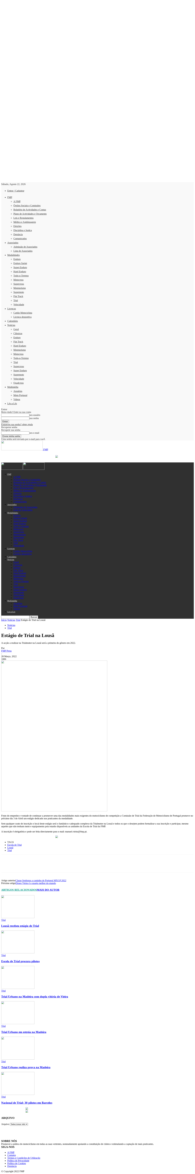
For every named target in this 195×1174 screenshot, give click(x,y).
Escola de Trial (14, 845)
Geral (16, 329)
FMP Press (6, 651)
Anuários (17, 391)
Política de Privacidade (18, 1160)
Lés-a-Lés (12, 403)
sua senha (34, 418)
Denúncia (18, 234)
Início (4, 620)
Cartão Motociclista (22, 312)
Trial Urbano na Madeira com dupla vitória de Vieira (34, 996)
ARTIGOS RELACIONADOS (19, 889)
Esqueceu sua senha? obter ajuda (17, 424)
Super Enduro (20, 370)
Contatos (11, 1155)
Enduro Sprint (20, 263)
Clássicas (17, 333)
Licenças (11, 308)
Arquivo (5, 1124)
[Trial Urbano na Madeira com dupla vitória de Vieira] (17, 988)
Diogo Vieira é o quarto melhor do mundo (36, 883)
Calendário (12, 321)
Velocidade (18, 304)
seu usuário (34, 415)
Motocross (18, 279)
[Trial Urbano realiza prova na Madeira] (17, 1058)
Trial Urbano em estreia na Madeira (23, 1032)
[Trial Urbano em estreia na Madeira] (17, 1023)
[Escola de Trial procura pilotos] (17, 952)
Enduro (17, 259)
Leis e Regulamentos (23, 218)
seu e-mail (34, 433)
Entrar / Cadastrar (15, 190)
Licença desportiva (22, 317)
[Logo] (12, 469)
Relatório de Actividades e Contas (29, 209)
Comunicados (20, 238)
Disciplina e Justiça (22, 230)
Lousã (10, 847)
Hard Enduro (19, 271)
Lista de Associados (22, 251)
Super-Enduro (20, 267)
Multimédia (12, 387)
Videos (16, 399)
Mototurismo (19, 288)
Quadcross (18, 383)
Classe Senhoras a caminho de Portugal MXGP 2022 (40, 880)
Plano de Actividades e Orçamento (30, 213)
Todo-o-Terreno (21, 275)
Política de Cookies (16, 1163)
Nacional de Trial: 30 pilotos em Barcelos (26, 1102)
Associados (12, 242)
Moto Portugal (20, 395)
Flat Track (18, 296)
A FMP (17, 201)
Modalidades (13, 255)
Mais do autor (48, 889)
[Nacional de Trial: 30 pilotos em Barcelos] (17, 1094)
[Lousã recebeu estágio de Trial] (17, 917)
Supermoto (18, 292)
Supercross (18, 284)
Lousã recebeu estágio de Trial (20, 925)
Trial (15, 300)
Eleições (17, 226)
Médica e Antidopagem (24, 222)
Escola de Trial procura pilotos (20, 961)
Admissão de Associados (25, 246)
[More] (72, 866)
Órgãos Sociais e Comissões (27, 205)
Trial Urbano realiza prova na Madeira (25, 1067)
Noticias (11, 325)
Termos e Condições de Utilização (23, 1158)
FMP (9, 197)
